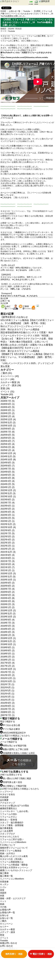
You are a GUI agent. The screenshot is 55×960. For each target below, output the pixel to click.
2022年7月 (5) (8, 533)
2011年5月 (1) (7, 690)
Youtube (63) (7, 394)
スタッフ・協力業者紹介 (11, 822)
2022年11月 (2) (8, 524)
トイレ (3, 887)
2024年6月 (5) (8, 472)
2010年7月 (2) (8, 709)
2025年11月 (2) (8, 422)
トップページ (6, 791)
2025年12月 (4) (8, 419)
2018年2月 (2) (8, 656)
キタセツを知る (7, 794)
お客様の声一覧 (7, 912)
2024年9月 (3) (8, 462)
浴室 (2, 890)
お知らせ (4, 915)
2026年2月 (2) (8, 413)
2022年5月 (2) (8, 536)
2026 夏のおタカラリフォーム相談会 (20, 351)
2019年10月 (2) (8, 616)
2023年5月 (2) (8, 509)
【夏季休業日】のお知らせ (14, 317)
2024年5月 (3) (8, 475)
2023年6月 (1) (8, 505)
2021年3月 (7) (8, 567)
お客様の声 (5, 910)
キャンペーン (6, 924)
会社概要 (4, 800)
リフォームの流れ (8, 814)
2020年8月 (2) (8, 586)
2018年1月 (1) (8, 659)
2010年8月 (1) (8, 706)
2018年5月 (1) (8, 653)
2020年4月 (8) (8, 598)
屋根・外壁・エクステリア (13, 898)
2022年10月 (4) (8, 527)
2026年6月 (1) (8, 404)
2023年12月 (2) (8, 490)
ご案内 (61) (6, 373)
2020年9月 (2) (8, 582)
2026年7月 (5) (8, 401)
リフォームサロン (8, 817)
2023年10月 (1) (8, 496)
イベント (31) (7, 391)
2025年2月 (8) (8, 447)
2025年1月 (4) (8, 450)
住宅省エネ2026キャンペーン (14, 867)
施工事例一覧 (6, 876)
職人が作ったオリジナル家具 (14, 856)
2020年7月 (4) (8, 589)
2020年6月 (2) (8, 592)
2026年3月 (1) (8, 410)
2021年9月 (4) (8, 555)
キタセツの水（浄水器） (11, 859)
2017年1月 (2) (8, 666)
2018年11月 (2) (8, 641)
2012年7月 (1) (8, 672)
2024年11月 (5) (8, 456)
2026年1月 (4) (8, 416)
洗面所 (3, 893)
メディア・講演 (7, 932)
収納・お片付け (7, 853)
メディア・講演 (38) (11, 385)
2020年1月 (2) (8, 607)
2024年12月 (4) (8, 453)
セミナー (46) (7, 379)
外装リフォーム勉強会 (10, 850)
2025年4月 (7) (8, 441)
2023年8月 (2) (8, 499)
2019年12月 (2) (8, 610)
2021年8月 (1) (8, 558)
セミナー (4, 926)
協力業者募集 (6, 828)
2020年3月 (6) (8, 601)
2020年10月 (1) (8, 579)
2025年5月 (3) (8, 438)
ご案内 (3, 921)
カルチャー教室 (7, 929)
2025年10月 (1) (8, 425)
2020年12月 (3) (8, 573)
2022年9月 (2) (8, 530)
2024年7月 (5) (8, 468)
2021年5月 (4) (8, 564)
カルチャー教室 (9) (10, 382)
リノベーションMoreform (12, 879)
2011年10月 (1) (8, 681)
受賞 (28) (5, 388)
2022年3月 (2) (8, 542)
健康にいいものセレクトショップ (16, 870)
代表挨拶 (4, 797)
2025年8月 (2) (8, 428)
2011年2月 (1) (7, 700)
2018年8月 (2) (8, 650)
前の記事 (4, 298)
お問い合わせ (6, 946)
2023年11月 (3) (8, 493)
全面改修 (4, 881)
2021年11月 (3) (8, 552)
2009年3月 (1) (8, 712)
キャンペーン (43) (10, 376)
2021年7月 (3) (8, 561)
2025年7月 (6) (8, 432)
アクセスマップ (7, 803)
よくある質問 (6, 831)
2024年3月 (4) (8, 481)
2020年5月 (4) (8, 595)
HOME (3, 11)
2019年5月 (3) (8, 626)
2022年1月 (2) (8, 549)
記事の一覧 (5, 301)
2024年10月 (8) (8, 459)
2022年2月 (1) (8, 545)
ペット (3, 901)
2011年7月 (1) (7, 684)
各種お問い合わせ (8, 943)
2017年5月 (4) (8, 663)
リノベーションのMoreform (13, 842)
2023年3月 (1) (8, 515)
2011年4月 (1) (7, 693)
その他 (3, 907)
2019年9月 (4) (8, 619)
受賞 (2, 935)
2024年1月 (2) (8, 487)
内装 (2, 895)
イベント (4, 938)
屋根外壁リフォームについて (14, 848)
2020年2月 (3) (8, 604)
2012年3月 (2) (8, 675)
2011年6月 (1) (7, 687)
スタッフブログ (7, 834)
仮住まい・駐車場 (8, 820)
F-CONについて (7, 845)
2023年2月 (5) (8, 518)
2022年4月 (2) (8, 539)
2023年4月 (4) (8, 512)
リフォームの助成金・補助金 (14, 865)
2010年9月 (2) (8, 703)
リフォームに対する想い (11, 839)
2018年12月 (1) (8, 638)
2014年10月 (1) (8, 669)
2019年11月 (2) (8, 613)
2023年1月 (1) (8, 521)
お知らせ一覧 (14, 11)
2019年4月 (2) (8, 629)
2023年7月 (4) (8, 502)
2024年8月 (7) (8, 465)
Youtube (26, 11)
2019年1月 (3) (8, 635)
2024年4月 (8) (8, 478)
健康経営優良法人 (8, 808)
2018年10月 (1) (8, 644)
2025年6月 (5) (8, 435)
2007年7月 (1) (8, 715)
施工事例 (4, 873)
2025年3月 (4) (8, 444)
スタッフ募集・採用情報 (11, 825)
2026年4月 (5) (8, 407)
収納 (2, 904)
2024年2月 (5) (8, 484)
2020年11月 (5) (8, 576)
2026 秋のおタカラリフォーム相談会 (20, 329)
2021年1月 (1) (8, 570)
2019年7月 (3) (8, 623)
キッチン (4, 884)
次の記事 (4, 303)
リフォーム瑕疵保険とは (11, 862)
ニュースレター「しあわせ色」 (15, 811)
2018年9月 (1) (8, 647)
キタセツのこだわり (9, 836)
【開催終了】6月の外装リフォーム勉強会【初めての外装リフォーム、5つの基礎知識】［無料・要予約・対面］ (27, 357)
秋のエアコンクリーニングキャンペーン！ (22, 326)
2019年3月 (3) (8, 632)
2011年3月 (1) (7, 696)
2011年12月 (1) (8, 678)
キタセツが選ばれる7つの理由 (14, 805)
